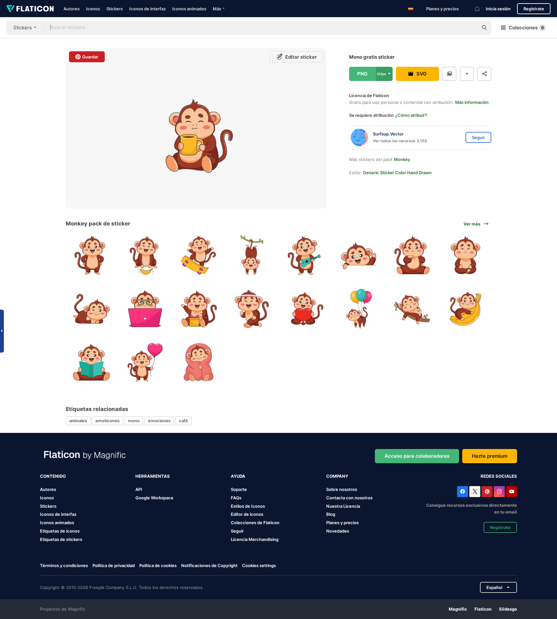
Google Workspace (154, 497)
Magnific (458, 609)
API (138, 489)
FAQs (236, 497)
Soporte (239, 489)
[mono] (91, 255)
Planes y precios (442, 8)
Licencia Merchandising (254, 539)
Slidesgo (508, 609)
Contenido (53, 476)
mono (134, 420)
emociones (159, 420)
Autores (72, 8)
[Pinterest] (487, 491)
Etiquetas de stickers (61, 539)
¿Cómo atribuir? (411, 115)
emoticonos (107, 420)
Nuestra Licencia (343, 506)
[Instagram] (499, 491)
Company (337, 476)
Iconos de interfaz (147, 8)
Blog (330, 514)
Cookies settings (259, 565)
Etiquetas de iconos (60, 531)
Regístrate (533, 8)
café (183, 420)
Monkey (402, 159)
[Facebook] (462, 491)
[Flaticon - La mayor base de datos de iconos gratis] (30, 8)
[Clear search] (470, 28)
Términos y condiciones (64, 565)
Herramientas (152, 476)
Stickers (114, 8)
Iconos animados (189, 8)
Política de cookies (158, 565)
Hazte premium (489, 456)
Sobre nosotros (341, 489)
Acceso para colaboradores (417, 456)
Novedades (337, 531)
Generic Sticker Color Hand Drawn (397, 172)
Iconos (93, 8)
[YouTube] (511, 491)
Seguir (237, 531)
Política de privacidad (114, 565)
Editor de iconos (247, 514)
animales (78, 420)
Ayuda (238, 476)
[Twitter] (474, 491)
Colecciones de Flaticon (255, 522)
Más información (472, 102)
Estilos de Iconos (248, 506)
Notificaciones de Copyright (209, 565)
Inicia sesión (498, 8)
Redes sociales (499, 476)
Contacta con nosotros (349, 497)
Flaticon (483, 609)
